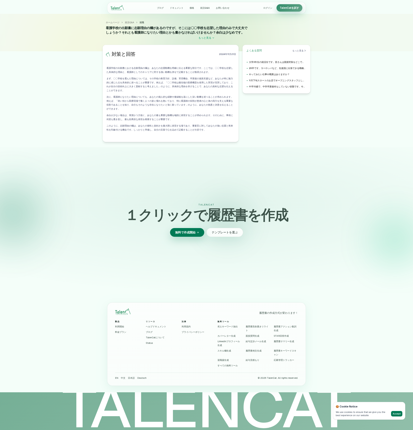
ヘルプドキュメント (156, 326)
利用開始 (119, 326)
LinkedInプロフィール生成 (228, 343)
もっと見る (298, 50)
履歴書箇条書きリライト (257, 328)
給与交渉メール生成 (256, 341)
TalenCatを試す (289, 8)
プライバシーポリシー (193, 332)
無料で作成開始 (185, 232)
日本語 (131, 377)
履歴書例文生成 (254, 350)
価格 (192, 7)
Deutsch (141, 377)
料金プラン (120, 332)
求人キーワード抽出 (227, 326)
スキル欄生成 (224, 350)
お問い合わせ (222, 7)
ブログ (160, 7)
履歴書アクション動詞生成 (285, 328)
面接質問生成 (252, 335)
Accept (397, 413)
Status (149, 343)
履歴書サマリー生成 (284, 341)
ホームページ (112, 22)
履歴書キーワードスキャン (285, 352)
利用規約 (186, 326)
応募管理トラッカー (284, 360)
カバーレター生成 (226, 335)
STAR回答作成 (281, 335)
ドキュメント (176, 7)
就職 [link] (142, 22)
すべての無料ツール (227, 365)
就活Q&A (205, 7)
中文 (123, 377)
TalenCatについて (155, 337)
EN (116, 377)
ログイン (267, 7)
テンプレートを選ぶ (225, 232)
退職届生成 (223, 360)
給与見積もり (252, 360)
